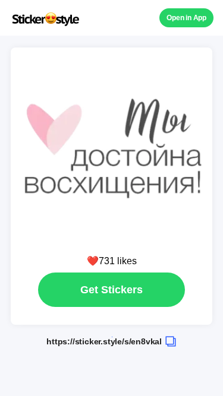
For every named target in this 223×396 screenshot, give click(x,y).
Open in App (186, 18)
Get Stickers (111, 290)
